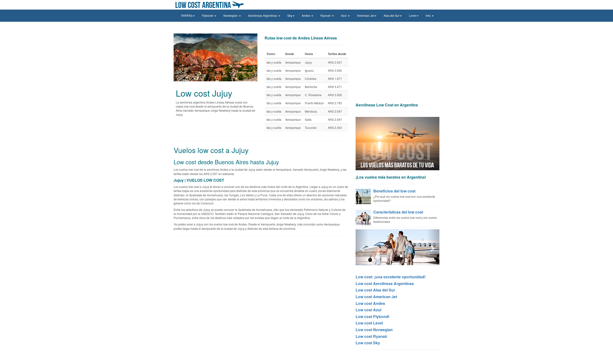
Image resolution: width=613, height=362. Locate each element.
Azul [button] (344, 15)
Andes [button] (306, 15)
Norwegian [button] (230, 15)
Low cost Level (369, 323)
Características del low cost (398, 212)
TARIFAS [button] (186, 15)
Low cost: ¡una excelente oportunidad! (391, 277)
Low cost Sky (368, 343)
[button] (362, 247)
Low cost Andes (370, 303)
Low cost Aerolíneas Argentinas (385, 283)
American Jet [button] (365, 15)
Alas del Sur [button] (391, 15)
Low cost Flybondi (372, 316)
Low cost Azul (368, 310)
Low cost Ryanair (371, 336)
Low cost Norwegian (374, 329)
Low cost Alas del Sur (375, 290)
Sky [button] (289, 15)
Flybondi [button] (208, 15)
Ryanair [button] (325, 15)
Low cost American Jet (376, 296)
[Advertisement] (397, 66)
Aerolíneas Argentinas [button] (263, 15)
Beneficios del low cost (394, 191)
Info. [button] (428, 15)
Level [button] (412, 15)
